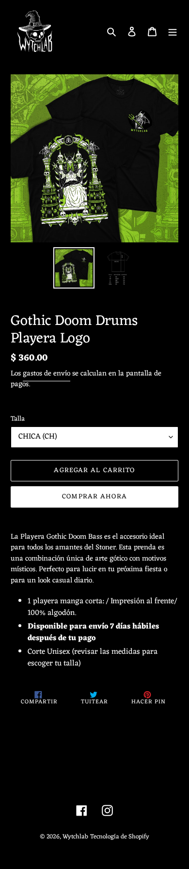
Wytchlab (75, 836)
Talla (18, 419)
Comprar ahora (94, 497)
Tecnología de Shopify (119, 836)
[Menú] (172, 31)
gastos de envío (46, 373)
